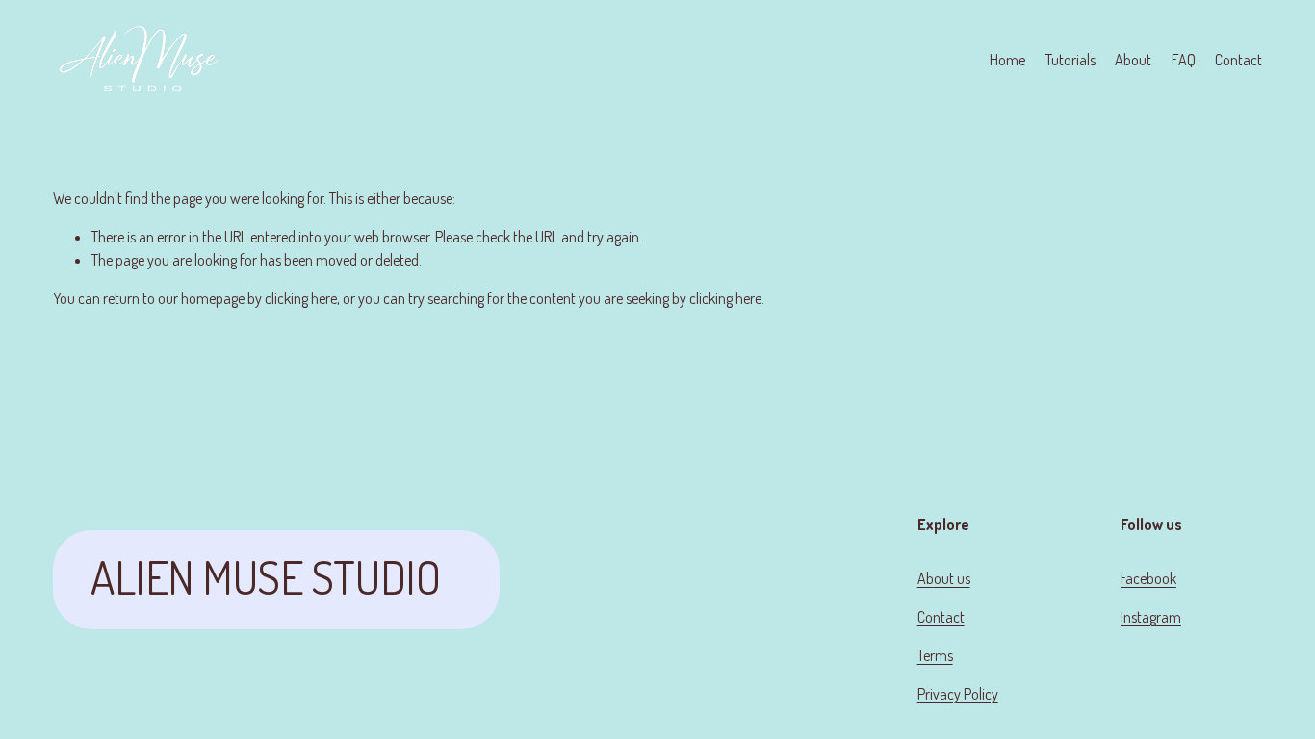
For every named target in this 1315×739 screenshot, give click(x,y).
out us (952, 578)
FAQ (1184, 59)
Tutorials (1070, 59)
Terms (935, 655)
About (1133, 59)
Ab (925, 578)
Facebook (1148, 578)
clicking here (301, 298)
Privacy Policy (957, 693)
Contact (1238, 59)
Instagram (1151, 616)
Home (1007, 59)
